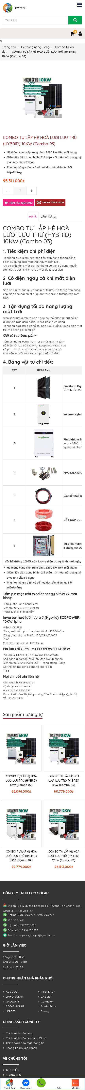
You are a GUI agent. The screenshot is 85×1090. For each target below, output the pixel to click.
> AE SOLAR (11, 991)
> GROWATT (11, 1001)
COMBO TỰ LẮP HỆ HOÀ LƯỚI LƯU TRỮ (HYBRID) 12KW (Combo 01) (63, 856)
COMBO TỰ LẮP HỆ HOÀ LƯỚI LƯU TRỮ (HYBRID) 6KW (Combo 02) (21, 780)
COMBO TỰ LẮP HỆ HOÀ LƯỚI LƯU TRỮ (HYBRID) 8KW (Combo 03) (63, 780)
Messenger (25, 1088)
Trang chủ (9, 47)
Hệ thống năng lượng (35, 47)
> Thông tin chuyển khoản (20, 1047)
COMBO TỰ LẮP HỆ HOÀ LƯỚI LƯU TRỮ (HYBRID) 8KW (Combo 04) (21, 856)
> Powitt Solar (47, 1006)
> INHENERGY (46, 991)
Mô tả (33, 216)
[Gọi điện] (41, 1084)
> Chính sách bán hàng (18, 1033)
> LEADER (9, 1011)
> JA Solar (45, 996)
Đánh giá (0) (48, 216)
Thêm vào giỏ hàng (20, 202)
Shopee (75, 1088)
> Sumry (43, 1011)
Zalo (59, 1088)
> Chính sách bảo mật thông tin (23, 1042)
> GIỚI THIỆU (11, 1069)
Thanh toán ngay (53, 202)
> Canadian (46, 1001)
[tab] (33, 216)
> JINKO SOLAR (13, 996)
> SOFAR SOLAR (13, 1006)
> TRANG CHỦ (12, 1074)
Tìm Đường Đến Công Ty (9, 1088)
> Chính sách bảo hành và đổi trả (24, 1038)
